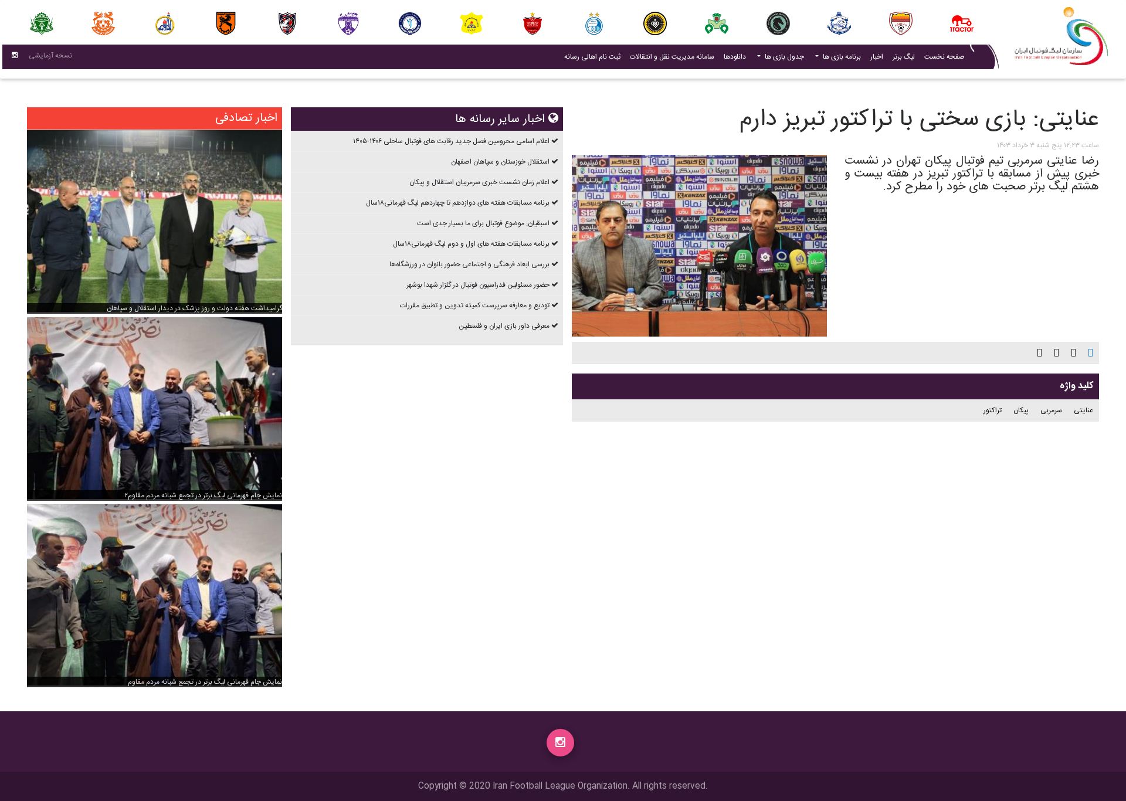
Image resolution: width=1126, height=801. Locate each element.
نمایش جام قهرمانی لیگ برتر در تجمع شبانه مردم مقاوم (205, 682)
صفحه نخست (944, 57)
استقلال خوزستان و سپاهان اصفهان (500, 162)
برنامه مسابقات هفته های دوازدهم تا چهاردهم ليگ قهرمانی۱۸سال (458, 203)
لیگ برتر (904, 57)
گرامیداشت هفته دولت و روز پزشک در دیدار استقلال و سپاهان (194, 308)
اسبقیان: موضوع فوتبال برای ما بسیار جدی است (483, 223)
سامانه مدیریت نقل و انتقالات (669, 56)
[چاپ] (1090, 353)
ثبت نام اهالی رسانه (589, 56)
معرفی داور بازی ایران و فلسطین (504, 326)
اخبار (874, 56)
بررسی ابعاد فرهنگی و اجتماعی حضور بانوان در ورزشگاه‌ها (469, 264)
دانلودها (735, 57)
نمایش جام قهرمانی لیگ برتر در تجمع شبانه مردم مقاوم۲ (203, 495)
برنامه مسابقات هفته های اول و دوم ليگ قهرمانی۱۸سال (471, 244)
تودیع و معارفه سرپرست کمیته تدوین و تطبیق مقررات (475, 305)
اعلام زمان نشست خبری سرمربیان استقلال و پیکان (479, 182)
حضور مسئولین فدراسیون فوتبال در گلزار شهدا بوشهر (478, 285)
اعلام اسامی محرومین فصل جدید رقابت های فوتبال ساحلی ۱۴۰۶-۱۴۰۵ (451, 141)
